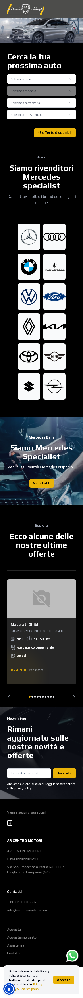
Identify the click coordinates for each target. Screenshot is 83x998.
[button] (9, 989)
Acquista (14, 929)
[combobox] (41, 79)
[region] (41, 638)
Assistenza (15, 945)
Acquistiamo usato (22, 937)
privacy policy (22, 788)
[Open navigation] (72, 9)
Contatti (13, 953)
